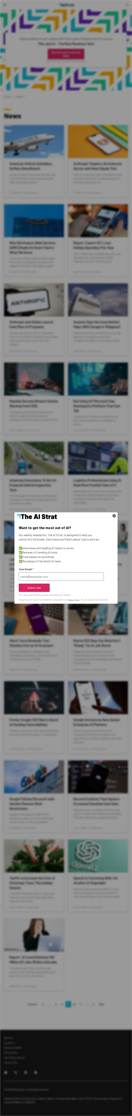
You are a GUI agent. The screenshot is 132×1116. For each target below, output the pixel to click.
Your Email (26, 569)
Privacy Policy (74, 600)
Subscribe (34, 587)
